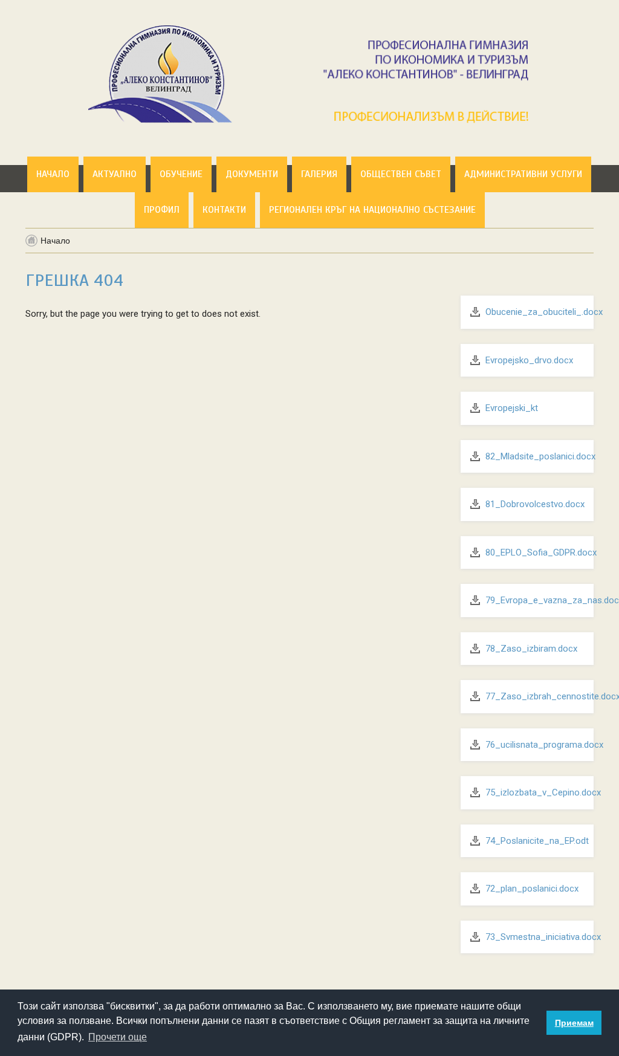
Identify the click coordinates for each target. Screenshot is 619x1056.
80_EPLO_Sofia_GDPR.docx (541, 552)
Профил (162, 210)
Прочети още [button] (117, 1037)
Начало (53, 174)
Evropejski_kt (511, 408)
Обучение (181, 174)
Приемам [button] (574, 1023)
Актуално (114, 174)
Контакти (224, 210)
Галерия (319, 174)
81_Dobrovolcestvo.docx (535, 504)
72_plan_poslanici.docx (531, 888)
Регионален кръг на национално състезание (372, 210)
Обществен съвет (400, 174)
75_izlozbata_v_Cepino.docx (543, 792)
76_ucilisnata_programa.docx (544, 744)
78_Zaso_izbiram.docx (531, 648)
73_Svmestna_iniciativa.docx (543, 936)
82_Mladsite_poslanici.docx (540, 456)
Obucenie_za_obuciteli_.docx (544, 311)
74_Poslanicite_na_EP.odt (537, 840)
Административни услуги (523, 174)
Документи (251, 174)
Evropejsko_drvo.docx (529, 360)
